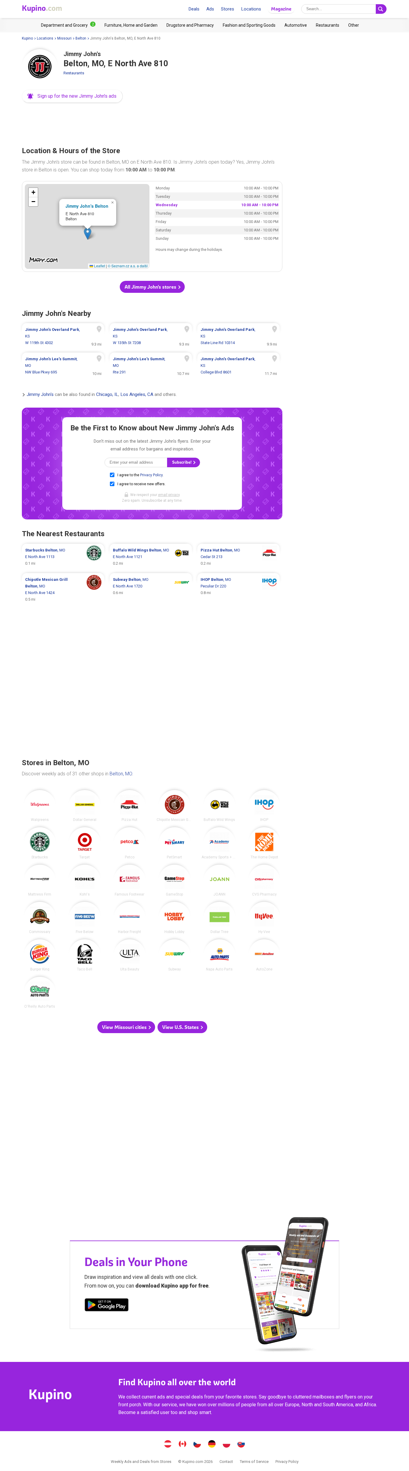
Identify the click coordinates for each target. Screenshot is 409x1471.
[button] (72, 96)
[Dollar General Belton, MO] (85, 806)
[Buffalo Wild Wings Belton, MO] (219, 806)
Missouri (64, 38)
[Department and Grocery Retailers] (68, 25)
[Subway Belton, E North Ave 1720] (151, 589)
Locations (251, 9)
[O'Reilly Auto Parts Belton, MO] (40, 993)
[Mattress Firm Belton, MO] (40, 880)
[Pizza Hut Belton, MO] (130, 806)
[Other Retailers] (353, 25)
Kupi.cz (197, 1444)
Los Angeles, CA (136, 394)
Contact (226, 1461)
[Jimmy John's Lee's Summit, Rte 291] (151, 366)
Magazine (281, 9)
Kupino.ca (182, 1444)
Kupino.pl (226, 1444)
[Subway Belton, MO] (174, 955)
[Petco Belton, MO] (130, 843)
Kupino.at (167, 1444)
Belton (80, 38)
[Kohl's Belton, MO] (85, 880)
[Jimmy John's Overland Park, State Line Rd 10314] (238, 336)
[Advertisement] (152, 122)
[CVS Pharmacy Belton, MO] (264, 880)
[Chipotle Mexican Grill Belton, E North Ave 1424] (63, 589)
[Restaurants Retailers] (327, 25)
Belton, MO (121, 774)
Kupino (27, 38)
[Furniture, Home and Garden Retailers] (130, 25)
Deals (193, 9)
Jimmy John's (40, 394)
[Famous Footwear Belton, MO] (130, 880)
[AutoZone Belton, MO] (264, 955)
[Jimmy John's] (40, 67)
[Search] (381, 9)
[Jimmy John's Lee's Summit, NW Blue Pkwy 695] (63, 366)
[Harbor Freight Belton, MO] (130, 918)
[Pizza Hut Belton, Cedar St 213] (238, 557)
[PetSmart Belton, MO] (174, 843)
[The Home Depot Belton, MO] (264, 843)
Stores (227, 9)
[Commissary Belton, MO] (40, 918)
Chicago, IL (107, 394)
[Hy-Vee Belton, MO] (264, 918)
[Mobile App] (106, 1306)
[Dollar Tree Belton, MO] (219, 918)
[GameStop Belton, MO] (174, 880)
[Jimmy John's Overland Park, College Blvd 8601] (238, 366)
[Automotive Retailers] (295, 25)
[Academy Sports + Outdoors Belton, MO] (219, 843)
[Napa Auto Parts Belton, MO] (219, 955)
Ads (210, 9)
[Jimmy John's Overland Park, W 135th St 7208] (151, 336)
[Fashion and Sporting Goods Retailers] (249, 25)
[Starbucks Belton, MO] (40, 843)
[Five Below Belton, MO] (85, 918)
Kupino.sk (241, 1444)
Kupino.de (211, 1444)
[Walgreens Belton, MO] (40, 806)
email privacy (169, 495)
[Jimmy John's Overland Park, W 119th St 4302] (63, 336)
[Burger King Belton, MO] (40, 955)
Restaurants (73, 73)
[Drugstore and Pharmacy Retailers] (190, 25)
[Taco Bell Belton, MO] (85, 955)
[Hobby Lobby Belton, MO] (174, 918)
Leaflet (99, 265)
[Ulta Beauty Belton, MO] (130, 955)
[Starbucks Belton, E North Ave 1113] (63, 557)
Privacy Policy (151, 475)
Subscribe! (182, 462)
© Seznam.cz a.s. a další (128, 265)
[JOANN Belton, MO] (219, 880)
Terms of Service (254, 1461)
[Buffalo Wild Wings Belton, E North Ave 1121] (151, 557)
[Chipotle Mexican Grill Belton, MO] (174, 806)
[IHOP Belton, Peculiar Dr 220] (238, 589)
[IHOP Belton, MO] (264, 806)
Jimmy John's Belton (87, 206)
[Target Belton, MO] (85, 843)
